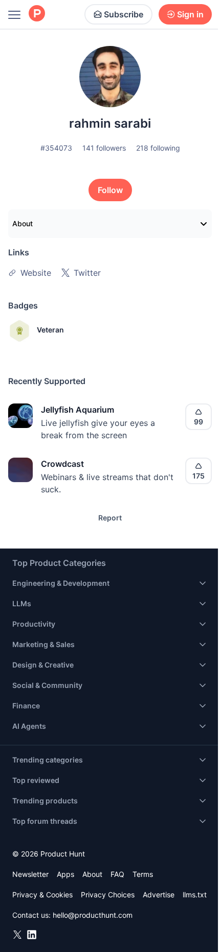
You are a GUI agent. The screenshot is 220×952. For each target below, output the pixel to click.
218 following (158, 148)
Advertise (158, 894)
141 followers (104, 148)
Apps (65, 874)
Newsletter (30, 874)
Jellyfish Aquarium (77, 409)
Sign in (190, 14)
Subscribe (123, 14)
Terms (143, 874)
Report (110, 517)
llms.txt (195, 894)
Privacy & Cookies (42, 894)
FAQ (117, 874)
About (22, 223)
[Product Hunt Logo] (37, 14)
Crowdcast (62, 464)
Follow (110, 190)
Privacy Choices (108, 894)
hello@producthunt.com (93, 915)
